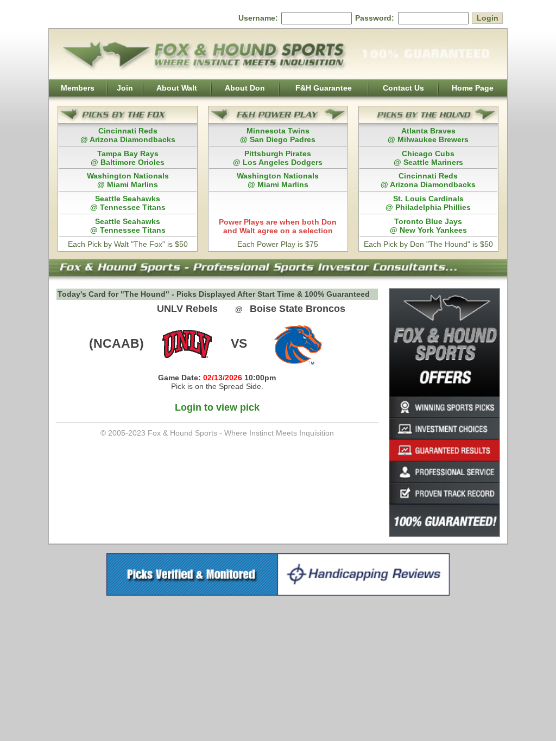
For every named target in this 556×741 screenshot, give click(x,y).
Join (125, 88)
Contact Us (403, 88)
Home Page (472, 88)
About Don (245, 88)
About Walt (176, 88)
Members (77, 88)
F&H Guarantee (323, 88)
